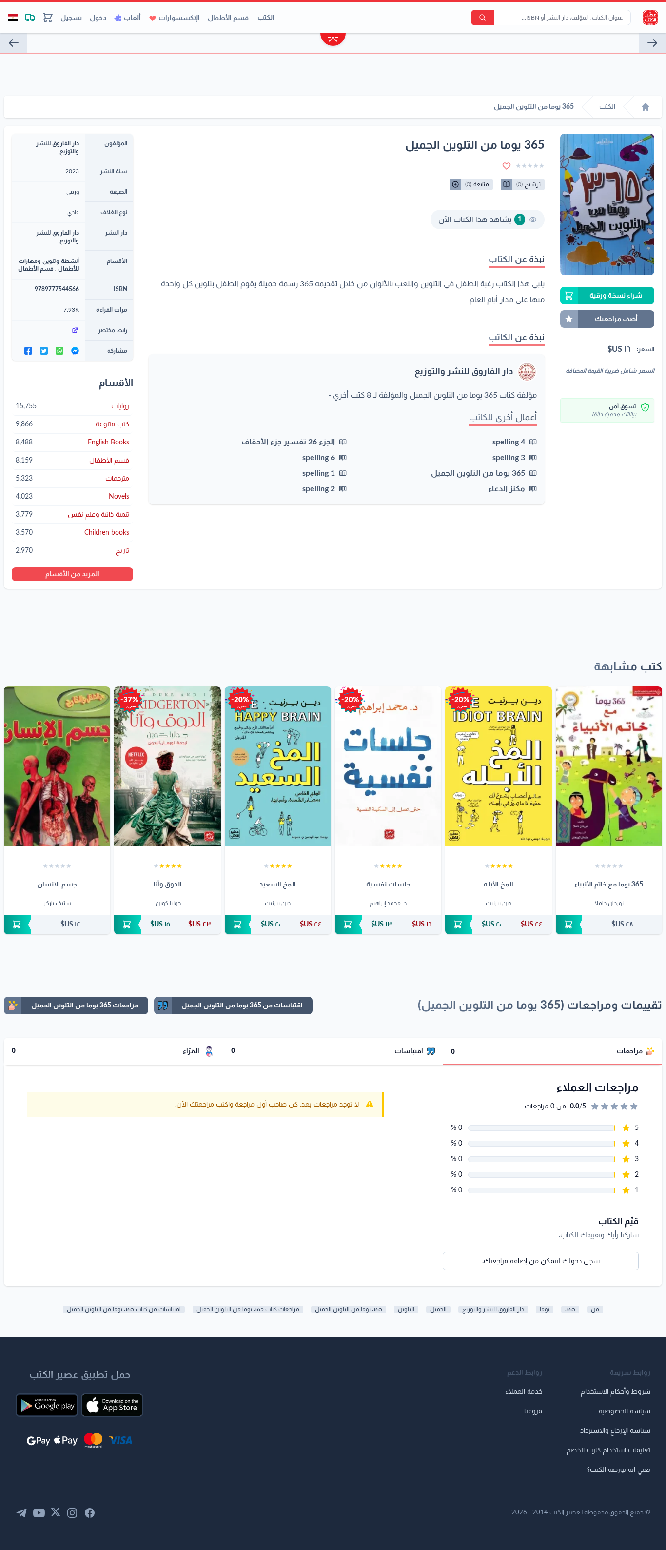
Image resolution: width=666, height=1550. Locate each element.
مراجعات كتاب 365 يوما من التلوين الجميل (247, 1309)
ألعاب (132, 18)
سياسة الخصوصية (624, 1411)
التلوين (406, 1309)
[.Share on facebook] (28, 351)
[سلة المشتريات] (48, 17)
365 (570, 1309)
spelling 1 (318, 473)
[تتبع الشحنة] (30, 17)
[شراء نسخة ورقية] (609, 924)
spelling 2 (318, 489)
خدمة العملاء (523, 1392)
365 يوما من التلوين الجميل (478, 473)
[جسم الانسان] (57, 766)
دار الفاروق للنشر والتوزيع (463, 371)
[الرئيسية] (645, 107)
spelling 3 (508, 458)
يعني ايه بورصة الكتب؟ (618, 1470)
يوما (544, 1309)
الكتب (265, 17)
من (595, 1309)
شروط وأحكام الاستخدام (615, 1392)
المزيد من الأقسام (72, 574)
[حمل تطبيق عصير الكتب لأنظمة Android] (47, 1405)
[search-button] (482, 17)
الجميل (438, 1309)
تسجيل (71, 18)
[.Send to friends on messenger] (75, 351)
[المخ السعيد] (278, 766)
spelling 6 (318, 458)
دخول (98, 18)
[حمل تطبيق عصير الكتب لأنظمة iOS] (112, 1405)
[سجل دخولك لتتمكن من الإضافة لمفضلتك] (506, 166)
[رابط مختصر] (48, 330)
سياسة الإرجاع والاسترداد (615, 1431)
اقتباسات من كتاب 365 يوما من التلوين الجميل (124, 1309)
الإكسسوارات (179, 18)
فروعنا (533, 1411)
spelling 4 (508, 442)
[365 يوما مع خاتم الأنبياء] (609, 766)
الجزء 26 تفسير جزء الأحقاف (288, 442)
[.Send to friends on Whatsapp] (59, 351)
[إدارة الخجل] (13, 43)
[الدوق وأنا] (167, 766)
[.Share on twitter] (44, 351)
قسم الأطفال (228, 18)
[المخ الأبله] (498, 766)
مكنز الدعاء (506, 489)
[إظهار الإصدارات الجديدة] (333, 40)
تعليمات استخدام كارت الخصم (608, 1450)
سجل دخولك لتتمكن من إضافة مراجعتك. (541, 1261)
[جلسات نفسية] (388, 766)
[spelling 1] (652, 43)
